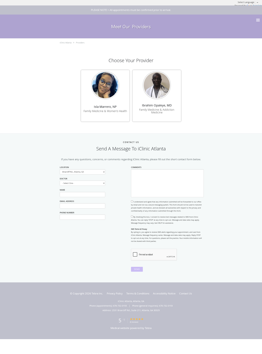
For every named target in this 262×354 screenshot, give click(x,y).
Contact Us (185, 293)
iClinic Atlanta (66, 42)
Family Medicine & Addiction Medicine (156, 111)
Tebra (148, 328)
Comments (136, 167)
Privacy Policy (115, 293)
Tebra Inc (97, 293)
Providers (80, 42)
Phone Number (67, 212)
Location (64, 167)
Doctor (63, 178)
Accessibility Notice (164, 293)
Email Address (67, 201)
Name (62, 190)
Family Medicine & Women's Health (105, 111)
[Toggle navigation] (258, 20)
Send (137, 269)
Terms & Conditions (137, 293)
